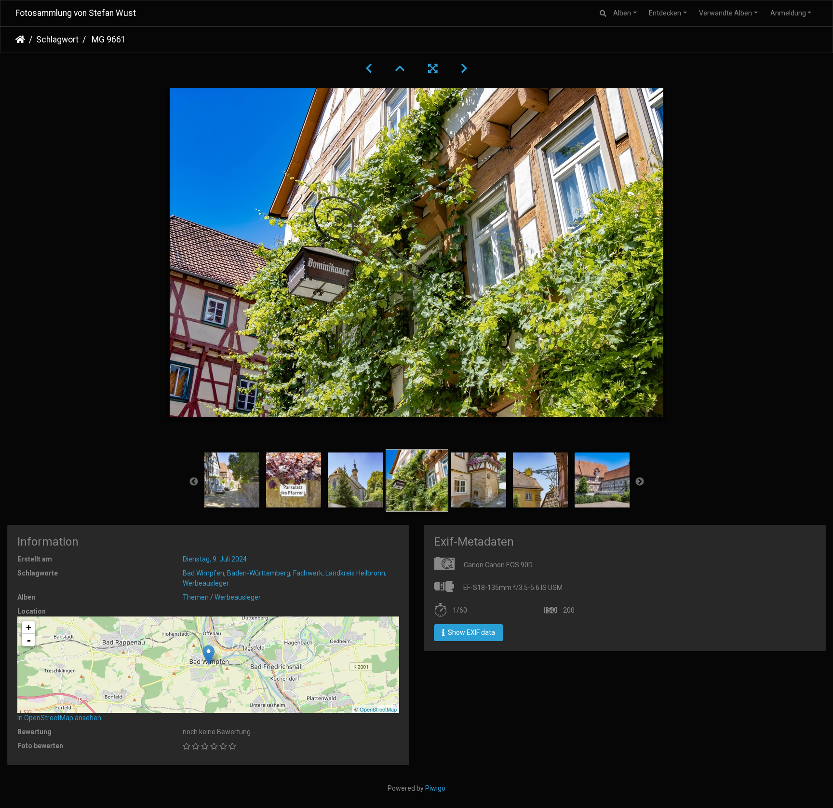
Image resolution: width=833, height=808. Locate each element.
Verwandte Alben (725, 13)
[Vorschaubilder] (400, 68)
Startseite (20, 39)
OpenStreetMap (378, 709)
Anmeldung (788, 13)
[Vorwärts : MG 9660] (464, 68)
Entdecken (665, 13)
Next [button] (640, 482)
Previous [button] (194, 482)
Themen (196, 597)
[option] (232, 480)
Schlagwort (57, 39)
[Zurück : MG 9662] (369, 68)
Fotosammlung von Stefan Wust (75, 13)
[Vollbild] (432, 68)
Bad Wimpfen (203, 573)
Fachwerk (307, 573)
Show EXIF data (470, 632)
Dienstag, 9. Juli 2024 (215, 559)
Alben (622, 13)
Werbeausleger (206, 583)
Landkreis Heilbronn (355, 573)
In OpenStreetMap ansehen (59, 718)
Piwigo (435, 788)
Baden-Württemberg (258, 573)
